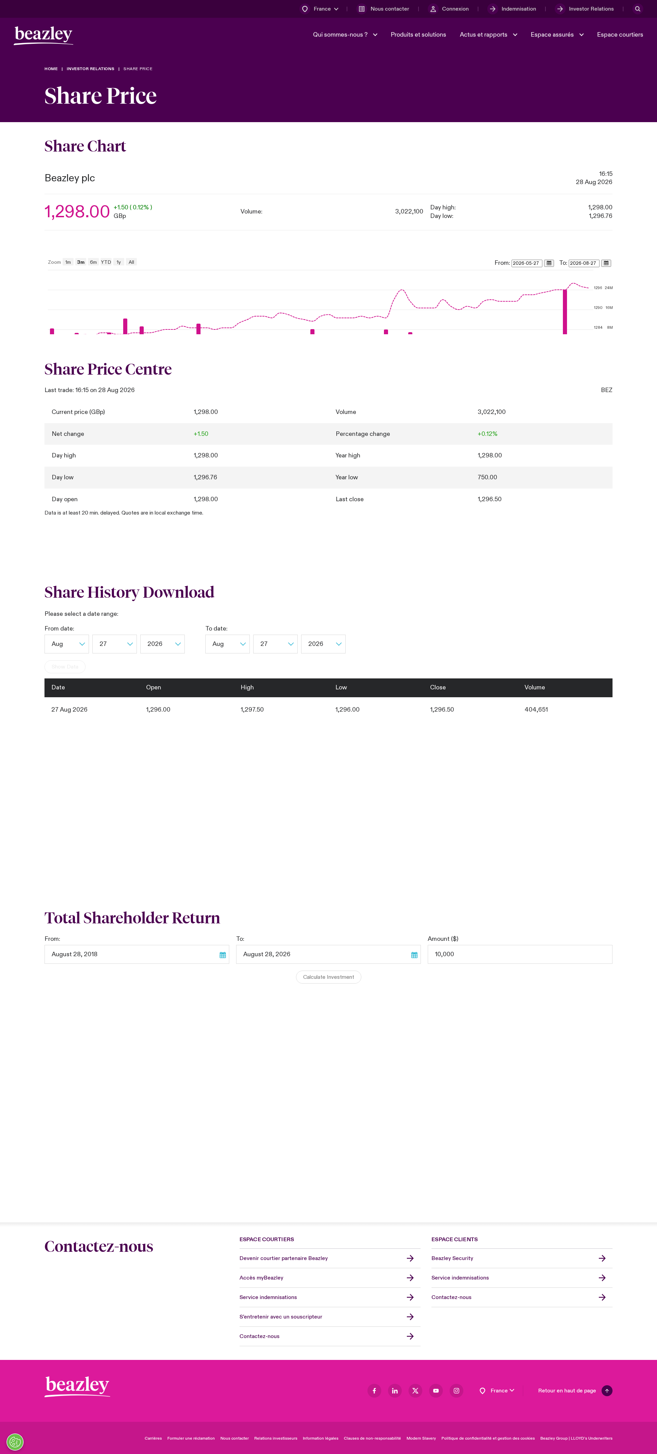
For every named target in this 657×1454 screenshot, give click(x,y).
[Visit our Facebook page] (374, 1391)
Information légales (320, 1438)
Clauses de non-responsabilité (372, 1438)
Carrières (153, 1438)
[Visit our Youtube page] (436, 1391)
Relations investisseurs (275, 1438)
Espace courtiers (620, 35)
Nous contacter (234, 1438)
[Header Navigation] (43, 35)
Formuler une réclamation (191, 1438)
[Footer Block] (77, 1386)
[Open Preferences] (15, 1442)
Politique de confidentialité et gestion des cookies (488, 1438)
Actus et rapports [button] (484, 35)
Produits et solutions (418, 35)
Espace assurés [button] (553, 35)
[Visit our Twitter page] (415, 1391)
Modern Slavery (421, 1438)
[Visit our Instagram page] (456, 1391)
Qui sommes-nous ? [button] (341, 35)
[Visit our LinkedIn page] (395, 1391)
